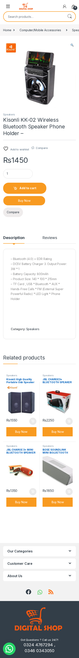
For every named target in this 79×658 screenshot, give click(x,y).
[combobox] (34, 16)
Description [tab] (13, 238)
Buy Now (24, 200)
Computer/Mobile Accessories (40, 30)
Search (69, 16)
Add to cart (27, 188)
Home (7, 30)
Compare (42, 148)
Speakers (9, 114)
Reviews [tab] (49, 238)
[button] (72, 45)
